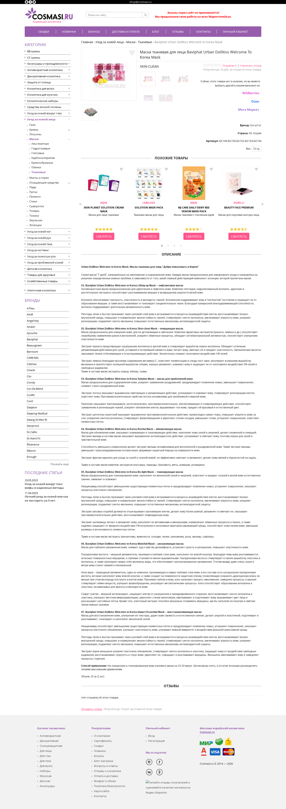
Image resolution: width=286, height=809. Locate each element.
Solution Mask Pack (149, 205)
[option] (103, 204)
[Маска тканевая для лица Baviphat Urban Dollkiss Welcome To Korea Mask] (109, 96)
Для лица (46, 751)
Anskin (31, 327)
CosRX (31, 395)
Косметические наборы (42, 101)
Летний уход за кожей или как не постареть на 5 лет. (46, 498)
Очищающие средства (44, 182)
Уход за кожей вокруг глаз (44, 113)
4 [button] (181, 246)
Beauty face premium (239, 205)
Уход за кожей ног (39, 231)
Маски (34, 139)
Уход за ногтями (38, 250)
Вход (151, 736)
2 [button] (168, 246)
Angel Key (33, 321)
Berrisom (32, 352)
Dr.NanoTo (33, 438)
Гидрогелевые (40, 148)
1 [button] (162, 246)
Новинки (69, 31)
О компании (102, 736)
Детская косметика (39, 269)
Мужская (46, 776)
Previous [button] (80, 203)
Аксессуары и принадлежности (47, 64)
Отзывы (178, 31)
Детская (45, 781)
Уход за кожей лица (41, 119)
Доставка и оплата (126, 31)
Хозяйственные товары (42, 281)
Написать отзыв (250, 65)
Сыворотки (36, 206)
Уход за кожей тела (39, 244)
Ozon (255, 101)
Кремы (33, 129)
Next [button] (262, 203)
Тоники (34, 215)
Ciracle (31, 370)
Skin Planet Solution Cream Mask (104, 207)
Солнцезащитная (51, 746)
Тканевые (38, 172)
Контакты (203, 31)
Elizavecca (33, 444)
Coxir (30, 401)
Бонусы (99, 756)
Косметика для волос (40, 88)
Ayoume (32, 333)
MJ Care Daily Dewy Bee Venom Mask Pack (194, 207)
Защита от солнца (39, 82)
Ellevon (31, 451)
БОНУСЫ (94, 31)
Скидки (43, 31)
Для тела (45, 761)
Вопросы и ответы (106, 766)
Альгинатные (40, 143)
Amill (30, 314)
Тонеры (34, 211)
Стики (33, 201)
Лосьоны (35, 134)
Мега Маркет (248, 109)
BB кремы (33, 51)
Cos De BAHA (35, 389)
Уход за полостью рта (41, 256)
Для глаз (45, 756)
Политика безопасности (109, 786)
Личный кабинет (235, 31)
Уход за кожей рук (39, 238)
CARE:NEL (33, 358)
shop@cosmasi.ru (140, 2)
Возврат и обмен (105, 781)
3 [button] (174, 246)
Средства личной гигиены (44, 107)
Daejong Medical (37, 413)
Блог (155, 31)
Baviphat (32, 339)
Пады (32, 187)
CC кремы (33, 57)
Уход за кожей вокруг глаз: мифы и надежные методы (44, 486)
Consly (31, 382)
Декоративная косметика (43, 76)
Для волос (46, 766)
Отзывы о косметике (107, 771)
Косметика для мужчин (42, 94)
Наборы (45, 771)
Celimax (32, 364)
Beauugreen (34, 345)
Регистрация (156, 741)
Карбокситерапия (43, 158)
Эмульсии (35, 220)
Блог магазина (103, 761)
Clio (29, 376)
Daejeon (32, 407)
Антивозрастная (50, 736)
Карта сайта (101, 791)
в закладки (121, 169)
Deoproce (33, 426)
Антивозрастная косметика (45, 70)
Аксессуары (47, 786)
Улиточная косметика (41, 290)
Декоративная (49, 741)
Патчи (33, 192)
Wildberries (250, 93)
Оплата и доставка (106, 776)
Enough (31, 457)
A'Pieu (31, 308)
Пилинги (35, 196)
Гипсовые (37, 153)
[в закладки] (132, 52)
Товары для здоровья (41, 275)
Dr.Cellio (32, 432)
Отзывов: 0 (229, 65)
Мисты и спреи (39, 178)
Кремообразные (42, 163)
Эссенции (35, 225)
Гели (32, 125)
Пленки (36, 167)
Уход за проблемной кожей (45, 262)
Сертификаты (103, 741)
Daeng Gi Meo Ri (37, 420)
